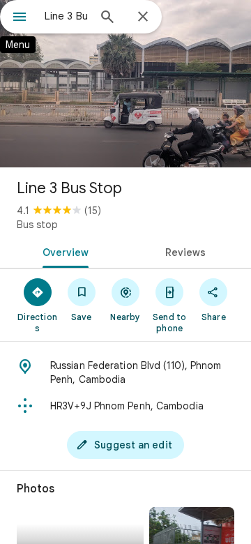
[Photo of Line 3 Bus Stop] (125, 83)
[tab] (63, 251)
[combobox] (66, 16)
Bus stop (37, 224)
